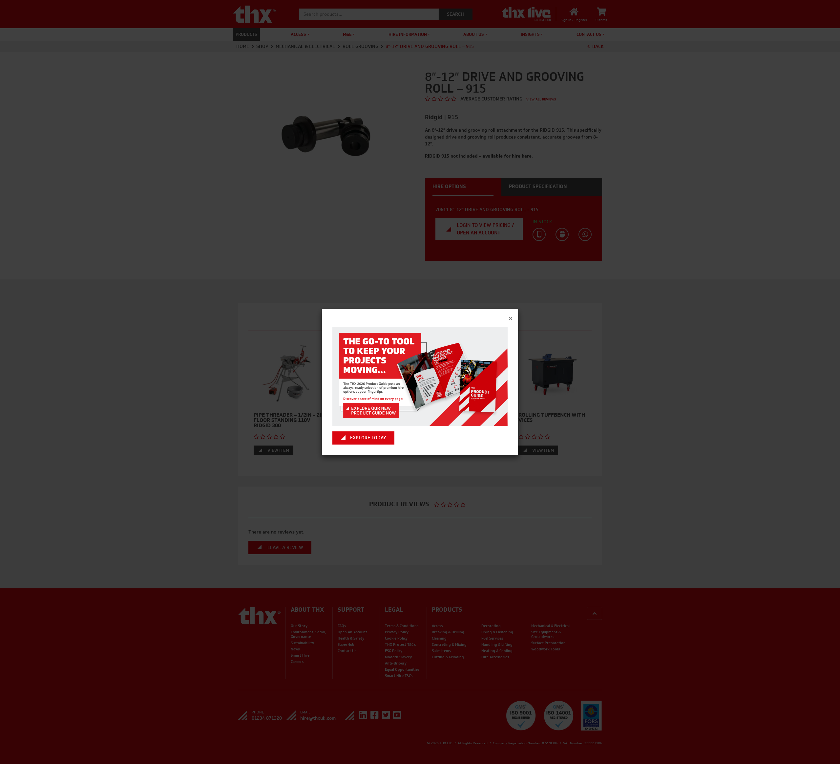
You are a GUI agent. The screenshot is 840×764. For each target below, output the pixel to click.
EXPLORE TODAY (368, 437)
